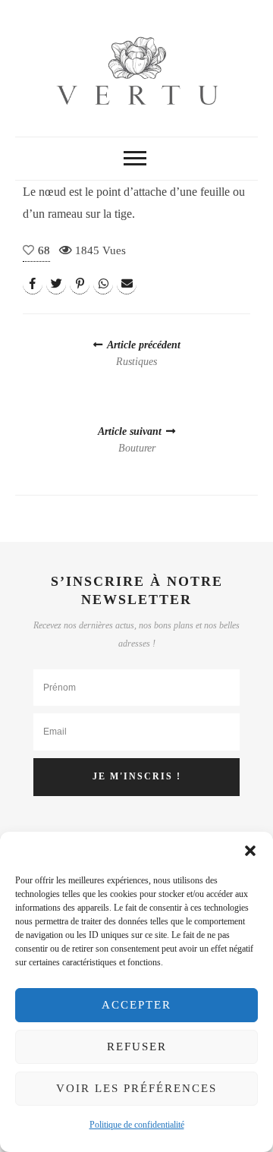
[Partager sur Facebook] (32, 284)
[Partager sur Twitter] (56, 284)
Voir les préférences (136, 1088)
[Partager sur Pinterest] (79, 284)
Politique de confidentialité (136, 1124)
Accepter (136, 1005)
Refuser (137, 1046)
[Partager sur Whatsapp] (103, 284)
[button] (250, 850)
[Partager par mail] (126, 284)
